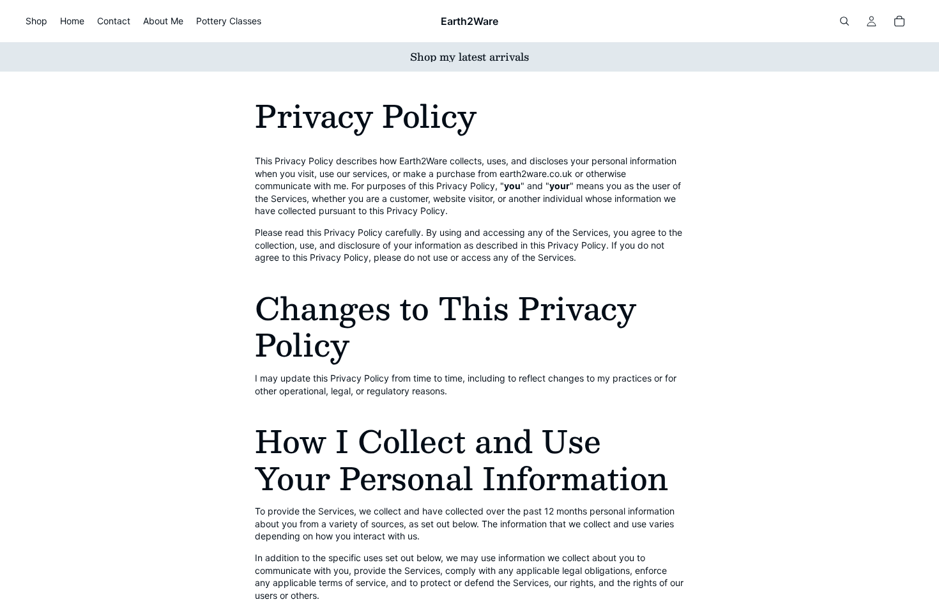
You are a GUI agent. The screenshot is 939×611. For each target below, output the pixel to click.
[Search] (844, 21)
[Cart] (899, 21)
